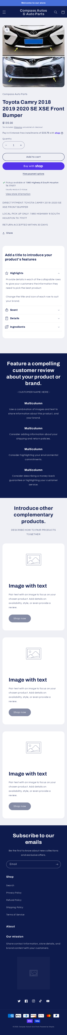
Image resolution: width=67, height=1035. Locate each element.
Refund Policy (13, 900)
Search (10, 885)
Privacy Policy (14, 893)
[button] (4, 12)
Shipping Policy (14, 907)
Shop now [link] (20, 618)
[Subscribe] (57, 864)
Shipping (18, 127)
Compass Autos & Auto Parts (29, 1027)
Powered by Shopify (47, 1027)
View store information (18, 194)
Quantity (7, 139)
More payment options (33, 174)
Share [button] (9, 233)
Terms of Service (15, 915)
